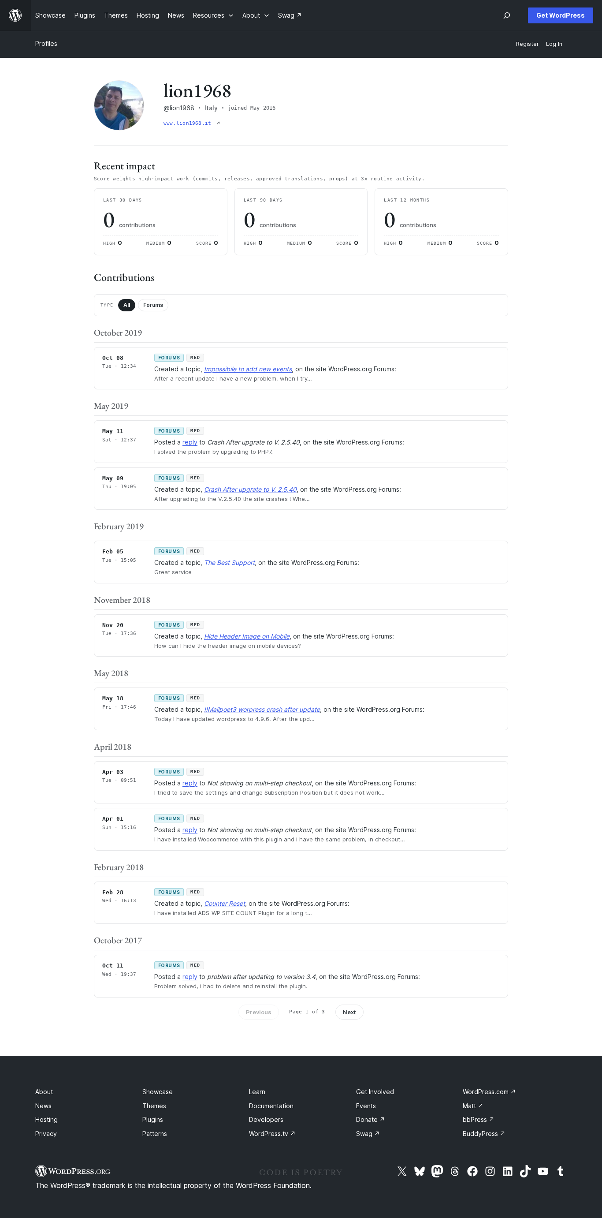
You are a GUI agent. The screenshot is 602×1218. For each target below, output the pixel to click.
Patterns (154, 1133)
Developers (266, 1119)
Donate (370, 1119)
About (44, 1091)
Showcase (157, 1091)
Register (527, 44)
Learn (257, 1091)
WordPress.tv (272, 1133)
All (126, 305)
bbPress (478, 1119)
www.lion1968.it (189, 123)
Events (366, 1106)
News (43, 1106)
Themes (154, 1106)
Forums (153, 305)
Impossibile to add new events (248, 369)
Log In (554, 44)
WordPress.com (489, 1091)
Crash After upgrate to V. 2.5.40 (250, 489)
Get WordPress (560, 15)
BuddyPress (484, 1133)
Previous (258, 1012)
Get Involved (375, 1091)
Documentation (271, 1106)
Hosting (46, 1119)
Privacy (46, 1133)
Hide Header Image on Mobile (247, 636)
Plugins (152, 1119)
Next (349, 1012)
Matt (473, 1106)
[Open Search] (506, 15)
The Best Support (229, 562)
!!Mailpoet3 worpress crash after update (262, 709)
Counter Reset (224, 903)
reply (189, 442)
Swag (368, 1133)
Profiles (46, 43)
